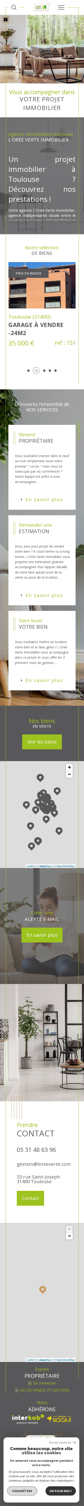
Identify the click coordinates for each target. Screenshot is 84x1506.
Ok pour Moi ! (60, 1491)
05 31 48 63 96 (36, 1182)
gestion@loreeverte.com (44, 1196)
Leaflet (30, 898)
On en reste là (60, 1442)
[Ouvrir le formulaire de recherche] (14, 7)
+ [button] (69, 799)
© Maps (44, 898)
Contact (78, 431)
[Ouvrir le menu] (61, 7)
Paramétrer (22, 1491)
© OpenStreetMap (64, 898)
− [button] (69, 806)
